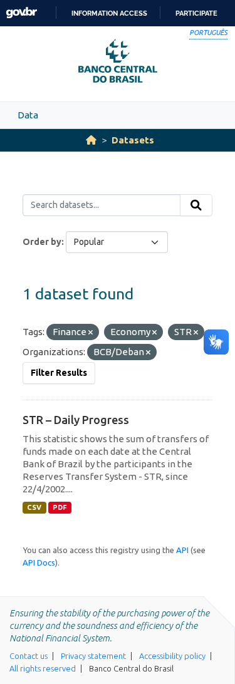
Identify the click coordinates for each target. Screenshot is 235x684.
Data (28, 115)
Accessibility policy (172, 655)
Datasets (133, 140)
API (182, 550)
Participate (196, 13)
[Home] (91, 140)
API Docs (39, 562)
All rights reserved (42, 668)
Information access (109, 13)
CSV (34, 507)
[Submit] (196, 205)
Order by (42, 242)
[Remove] (90, 332)
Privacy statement (93, 655)
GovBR (21, 13)
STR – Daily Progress (76, 419)
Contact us (28, 655)
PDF (60, 507)
